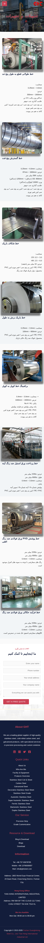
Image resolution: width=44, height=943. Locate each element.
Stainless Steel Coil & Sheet (21, 780)
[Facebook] (29, 751)
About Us (22, 766)
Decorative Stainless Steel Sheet (21, 790)
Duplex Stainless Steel (21, 810)
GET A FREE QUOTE (16, 702)
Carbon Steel (21, 783)
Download (21, 846)
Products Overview (22, 776)
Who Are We (21, 769)
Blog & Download (22, 839)
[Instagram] (19, 751)
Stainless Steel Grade (22, 793)
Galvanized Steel (21, 787)
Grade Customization (22, 824)
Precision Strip (22, 821)
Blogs (21, 843)
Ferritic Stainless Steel (21, 804)
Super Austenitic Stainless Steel (21, 800)
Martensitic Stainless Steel (21, 807)
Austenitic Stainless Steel (21, 797)
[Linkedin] (14, 751)
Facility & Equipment (21, 773)
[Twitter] (24, 751)
